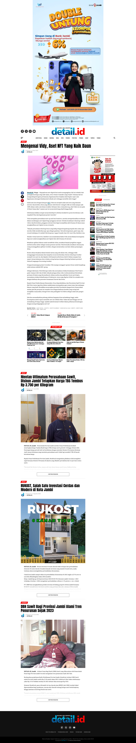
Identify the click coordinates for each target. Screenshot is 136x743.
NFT (49, 203)
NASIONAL (52, 138)
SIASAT (86, 138)
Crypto (47, 308)
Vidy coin (43, 309)
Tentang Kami (78, 732)
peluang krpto (32, 309)
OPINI (62, 138)
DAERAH (45, 138)
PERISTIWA (74, 138)
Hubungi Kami (87, 732)
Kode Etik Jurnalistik (51, 732)
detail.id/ (30, 192)
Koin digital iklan (65, 308)
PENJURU (68, 138)
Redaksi (72, 732)
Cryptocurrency (55, 308)
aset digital (40, 308)
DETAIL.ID (29, 152)
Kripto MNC (80, 308)
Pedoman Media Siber (63, 732)
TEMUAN (98, 138)
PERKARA (81, 138)
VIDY (38, 309)
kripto (73, 308)
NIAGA (57, 138)
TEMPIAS (92, 138)
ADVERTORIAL (39, 138)
